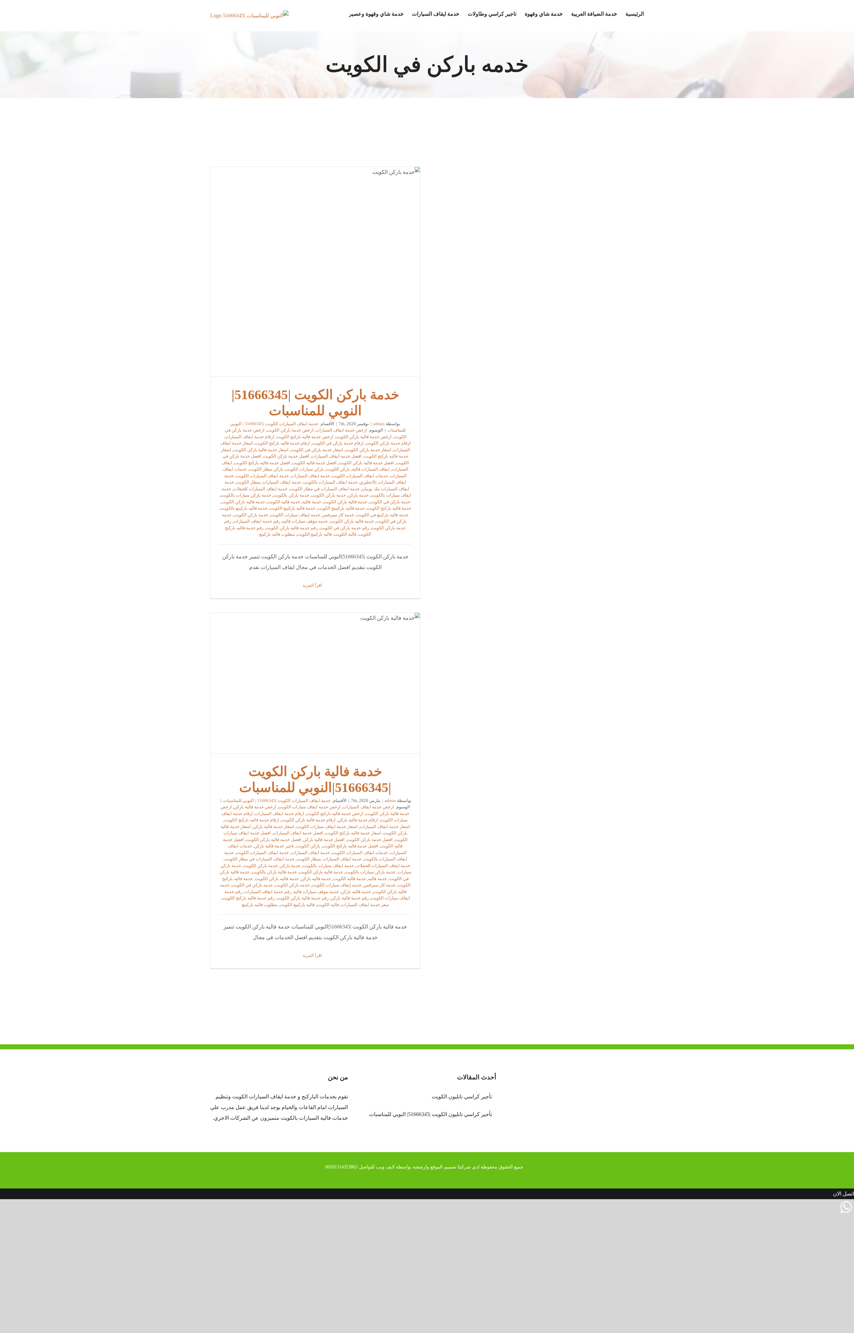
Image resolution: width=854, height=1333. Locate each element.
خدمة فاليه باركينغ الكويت (292, 508)
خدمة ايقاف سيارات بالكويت (328, 865)
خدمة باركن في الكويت (390, 501)
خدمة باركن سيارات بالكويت (246, 495)
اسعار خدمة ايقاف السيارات (385, 826)
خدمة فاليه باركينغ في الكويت (382, 514)
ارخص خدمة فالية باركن (255, 806)
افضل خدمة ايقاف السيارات (336, 456)
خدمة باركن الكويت (328, 495)
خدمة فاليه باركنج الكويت (389, 508)
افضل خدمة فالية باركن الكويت (366, 462)
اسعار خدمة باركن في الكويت (317, 449)
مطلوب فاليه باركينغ (277, 534)
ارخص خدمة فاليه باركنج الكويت (304, 436)
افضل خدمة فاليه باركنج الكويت (262, 462)
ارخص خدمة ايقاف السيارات (341, 430)
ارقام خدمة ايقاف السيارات (249, 436)
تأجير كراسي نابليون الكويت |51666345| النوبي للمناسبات (430, 1114)
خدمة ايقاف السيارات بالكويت (330, 482)
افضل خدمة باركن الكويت (286, 456)
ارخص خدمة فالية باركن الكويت (363, 436)
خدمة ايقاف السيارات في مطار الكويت (325, 488)
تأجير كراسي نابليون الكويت (462, 1096)
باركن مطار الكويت (266, 469)
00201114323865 (341, 1166)
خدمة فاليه (311, 501)
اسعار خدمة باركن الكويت (368, 449)
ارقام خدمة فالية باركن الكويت (308, 819)
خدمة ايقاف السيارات (310, 475)
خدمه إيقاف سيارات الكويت (295, 514)
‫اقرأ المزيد (313, 585)
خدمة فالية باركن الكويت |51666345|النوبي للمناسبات (315, 683)
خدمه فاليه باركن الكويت (352, 521)
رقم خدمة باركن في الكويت (344, 527)
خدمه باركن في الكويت (252, 884)
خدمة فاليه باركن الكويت (243, 501)
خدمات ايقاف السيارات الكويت (360, 475)
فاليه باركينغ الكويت (314, 534)
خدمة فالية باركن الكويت (345, 501)
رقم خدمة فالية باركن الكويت (292, 527)
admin (379, 423)
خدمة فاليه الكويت (283, 501)
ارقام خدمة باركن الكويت (388, 443)
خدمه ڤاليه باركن (356, 891)
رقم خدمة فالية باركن (350, 897)
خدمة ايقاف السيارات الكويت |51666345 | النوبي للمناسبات (277, 800)
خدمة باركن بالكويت (291, 495)
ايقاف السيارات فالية (371, 469)
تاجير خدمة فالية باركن (274, 845)
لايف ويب (385, 1166)
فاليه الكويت (345, 534)
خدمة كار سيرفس (338, 514)
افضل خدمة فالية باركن (324, 839)
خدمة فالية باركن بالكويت (274, 871)
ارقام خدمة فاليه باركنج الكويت (282, 443)
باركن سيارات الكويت (304, 469)
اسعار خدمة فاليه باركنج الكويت (353, 832)
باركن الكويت (338, 469)
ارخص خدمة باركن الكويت (290, 430)
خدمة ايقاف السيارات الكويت (262, 475)
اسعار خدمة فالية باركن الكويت (261, 449)
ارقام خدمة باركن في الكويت (338, 443)
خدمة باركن (358, 495)
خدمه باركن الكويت (251, 514)
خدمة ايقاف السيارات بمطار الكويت (268, 482)
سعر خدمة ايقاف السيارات (365, 904)
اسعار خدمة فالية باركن (273, 826)
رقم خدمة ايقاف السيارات (256, 521)
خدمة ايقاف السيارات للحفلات (260, 488)
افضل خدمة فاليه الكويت (314, 462)
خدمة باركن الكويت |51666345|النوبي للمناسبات (315, 271)
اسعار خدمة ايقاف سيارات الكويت (327, 826)
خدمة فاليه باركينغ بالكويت (244, 508)
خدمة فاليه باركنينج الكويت (341, 508)
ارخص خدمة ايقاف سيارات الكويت (309, 806)
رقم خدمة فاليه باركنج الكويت (248, 897)
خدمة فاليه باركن (316, 878)
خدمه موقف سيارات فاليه (305, 521)
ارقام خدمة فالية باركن (358, 819)
